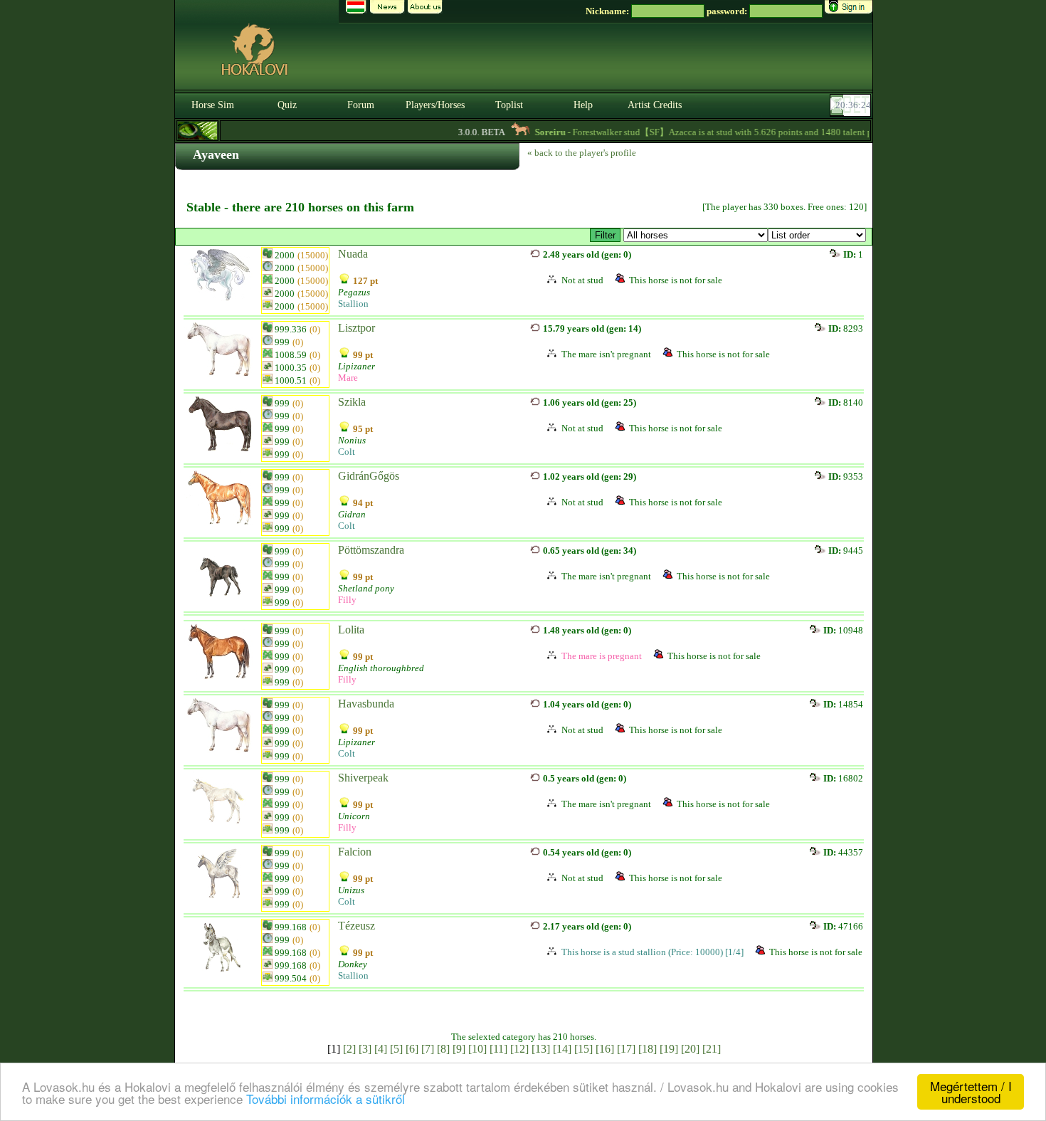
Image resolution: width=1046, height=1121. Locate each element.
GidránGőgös (368, 476)
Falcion (354, 852)
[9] (459, 1049)
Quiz (287, 105)
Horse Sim (212, 105)
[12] (519, 1049)
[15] (583, 1049)
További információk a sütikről (325, 1098)
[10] (477, 1049)
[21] (711, 1049)
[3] (365, 1049)
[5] (396, 1049)
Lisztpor (356, 328)
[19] (669, 1049)
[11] (498, 1049)
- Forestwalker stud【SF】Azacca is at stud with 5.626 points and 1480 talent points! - (713, 132)
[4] (380, 1049)
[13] (541, 1049)
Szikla (352, 402)
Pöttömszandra (371, 550)
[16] (605, 1049)
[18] (647, 1049)
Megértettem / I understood (971, 1092)
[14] (562, 1049)
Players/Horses (435, 105)
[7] (427, 1049)
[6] (412, 1049)
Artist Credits (655, 105)
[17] (626, 1049)
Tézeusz (356, 926)
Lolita (351, 629)
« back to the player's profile (581, 152)
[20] (690, 1049)
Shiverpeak (363, 778)
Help (583, 105)
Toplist (509, 105)
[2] (349, 1049)
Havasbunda (366, 704)
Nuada (353, 254)
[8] (443, 1049)
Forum (360, 105)
